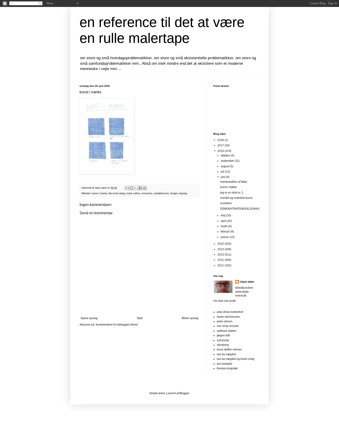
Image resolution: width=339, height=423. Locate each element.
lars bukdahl (224, 363)
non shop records (228, 326)
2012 (221, 259)
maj (223, 215)
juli (223, 171)
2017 (221, 145)
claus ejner (247, 281)
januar (225, 237)
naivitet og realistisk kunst (236, 198)
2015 (221, 243)
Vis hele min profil (224, 301)
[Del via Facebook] (140, 188)
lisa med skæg (117, 193)
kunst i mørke (99, 193)
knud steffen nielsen (229, 349)
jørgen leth (223, 335)
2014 (221, 249)
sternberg (223, 345)
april (224, 221)
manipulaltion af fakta (233, 181)
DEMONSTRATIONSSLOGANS (239, 208)
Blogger (184, 393)
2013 (221, 254)
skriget (174, 193)
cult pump (223, 340)
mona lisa (147, 193)
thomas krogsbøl (227, 368)
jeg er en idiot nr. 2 (231, 192)
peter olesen (224, 321)
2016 (221, 151)
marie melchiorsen (228, 316)
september (228, 160)
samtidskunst (161, 193)
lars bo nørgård (226, 354)
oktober (226, 155)
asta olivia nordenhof (230, 312)
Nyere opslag (89, 318)
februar (225, 231)
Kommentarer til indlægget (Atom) (117, 324)
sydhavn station (226, 330)
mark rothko (133, 193)
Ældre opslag (189, 318)
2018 (221, 140)
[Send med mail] (127, 188)
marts (224, 226)
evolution (226, 203)
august (225, 166)
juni (223, 177)
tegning (183, 193)
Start (140, 318)
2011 (221, 265)
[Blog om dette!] (131, 188)
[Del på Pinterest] (144, 188)
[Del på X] (136, 188)
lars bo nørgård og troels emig (235, 359)
